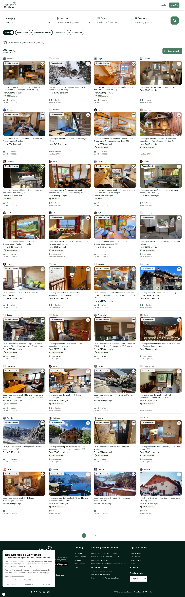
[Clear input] (89, 23)
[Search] (175, 20)
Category (10, 18)
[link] (106, 535)
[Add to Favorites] (43, 64)
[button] (3, 594)
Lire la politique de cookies (14, 576)
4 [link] (101, 535)
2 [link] (89, 535)
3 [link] (95, 535)
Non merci (11, 584)
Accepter (46, 584)
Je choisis (29, 584)
